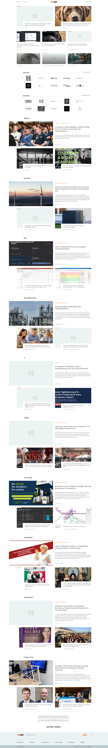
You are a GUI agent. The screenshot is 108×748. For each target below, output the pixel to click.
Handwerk (28, 537)
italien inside (20, 65)
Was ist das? (20, 742)
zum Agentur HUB (86, 72)
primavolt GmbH (58, 204)
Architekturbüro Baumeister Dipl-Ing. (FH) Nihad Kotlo (53, 65)
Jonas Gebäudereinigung (72, 49)
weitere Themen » (54, 727)
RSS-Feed (81, 742)
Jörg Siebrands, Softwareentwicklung (70, 529)
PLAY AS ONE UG (58, 443)
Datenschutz (77, 746)
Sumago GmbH (58, 144)
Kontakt (83, 742)
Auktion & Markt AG (66, 469)
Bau (25, 238)
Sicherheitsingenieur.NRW (60, 324)
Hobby (26, 418)
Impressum (89, 746)
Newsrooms (71, 742)
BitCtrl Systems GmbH (67, 708)
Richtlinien (82, 746)
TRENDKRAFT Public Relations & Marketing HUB (54, 2)
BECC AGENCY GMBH (67, 169)
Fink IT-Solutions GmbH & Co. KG (69, 409)
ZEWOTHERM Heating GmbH (68, 229)
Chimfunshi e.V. (45, 49)
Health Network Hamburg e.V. (68, 648)
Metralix (56, 623)
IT (24, 358)
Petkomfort (65, 27)
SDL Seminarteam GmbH (29, 349)
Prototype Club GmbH (59, 683)
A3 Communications (28, 409)
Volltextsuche (55, 719)
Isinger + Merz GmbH (59, 563)
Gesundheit (29, 597)
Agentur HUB (58, 742)
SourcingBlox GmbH (72, 65)
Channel (32, 742)
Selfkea (26, 27)
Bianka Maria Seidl (28, 648)
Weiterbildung (30, 298)
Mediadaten (45, 742)
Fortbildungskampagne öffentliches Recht (71, 349)
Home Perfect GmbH (29, 229)
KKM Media (27, 169)
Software (28, 478)
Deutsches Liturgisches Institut (30, 708)
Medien (27, 118)
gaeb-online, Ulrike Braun (60, 264)
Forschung (28, 657)
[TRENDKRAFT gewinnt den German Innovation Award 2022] (85, 735)
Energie (27, 178)
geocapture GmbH (58, 503)
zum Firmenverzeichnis (85, 95)
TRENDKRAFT (22, 746)
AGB (86, 746)
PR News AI (27, 469)
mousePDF (19, 49)
